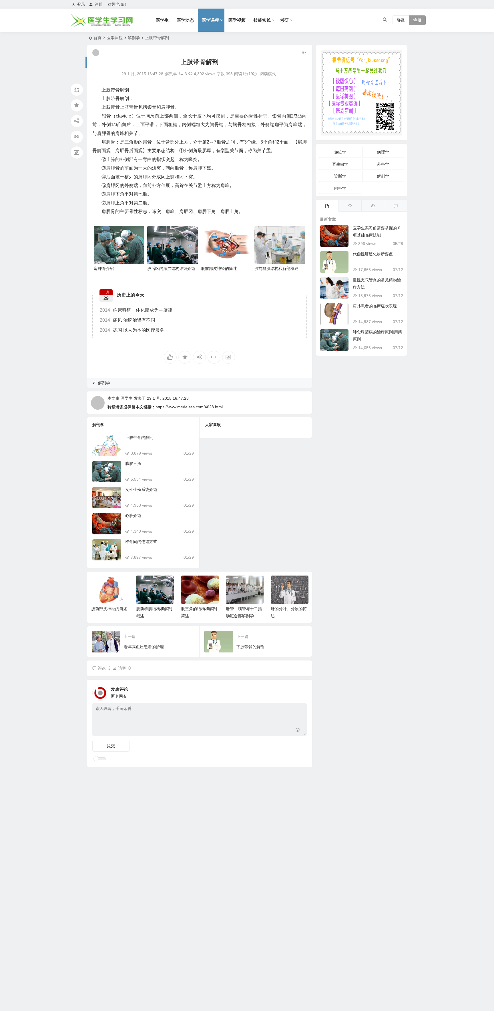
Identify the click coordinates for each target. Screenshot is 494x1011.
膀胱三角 (133, 463)
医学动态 (185, 20)
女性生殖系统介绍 (141, 489)
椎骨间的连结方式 (141, 541)
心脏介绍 (133, 515)
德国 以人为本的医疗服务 (132, 330)
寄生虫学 (340, 164)
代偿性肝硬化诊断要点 (373, 254)
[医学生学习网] (101, 25)
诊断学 (340, 176)
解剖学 (134, 37)
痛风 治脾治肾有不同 (127, 320)
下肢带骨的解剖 (139, 437)
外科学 (383, 164)
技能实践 (262, 20)
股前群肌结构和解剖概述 (276, 268)
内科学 (340, 188)
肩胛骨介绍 (104, 268)
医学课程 (210, 20)
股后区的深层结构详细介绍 (171, 268)
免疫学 (340, 152)
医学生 (162, 20)
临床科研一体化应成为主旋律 (136, 310)
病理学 (383, 152)
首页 (97, 37)
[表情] (297, 730)
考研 (284, 20)
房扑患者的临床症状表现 (375, 306)
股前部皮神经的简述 (219, 268)
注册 (99, 4)
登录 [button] (81, 4)
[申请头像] (301, 691)
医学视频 (237, 20)
